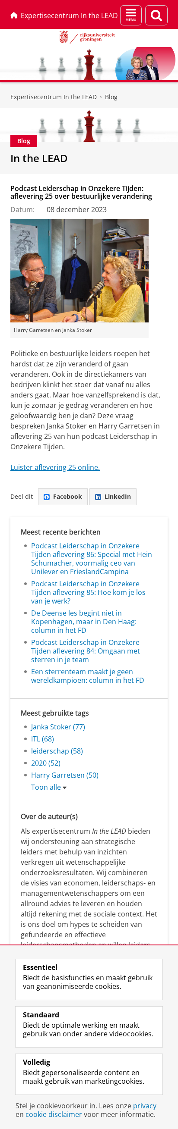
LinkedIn (118, 496)
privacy (144, 1105)
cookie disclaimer (53, 1114)
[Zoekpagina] (156, 15)
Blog (111, 97)
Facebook (67, 496)
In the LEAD (39, 158)
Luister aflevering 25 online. (55, 467)
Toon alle (46, 787)
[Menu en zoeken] (131, 15)
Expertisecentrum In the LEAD (69, 15)
